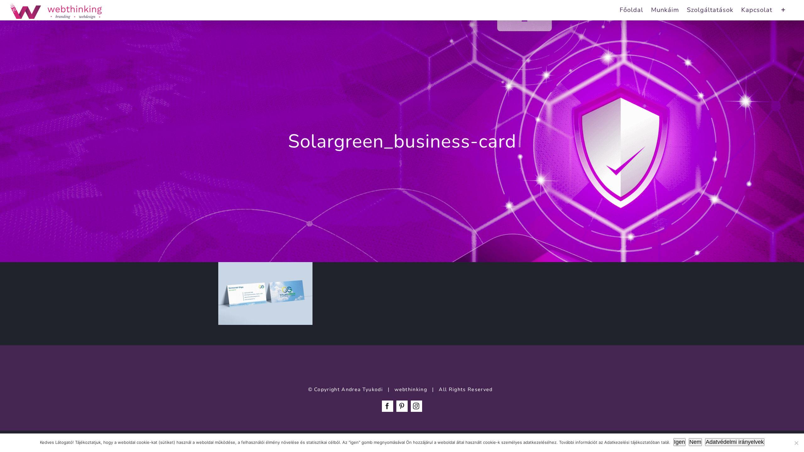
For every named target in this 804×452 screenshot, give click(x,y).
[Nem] (796, 443)
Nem (695, 442)
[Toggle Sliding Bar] (783, 9)
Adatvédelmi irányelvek (735, 442)
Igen (679, 442)
